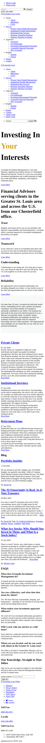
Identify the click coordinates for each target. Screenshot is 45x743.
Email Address (6, 677)
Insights (13, 55)
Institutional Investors (14, 383)
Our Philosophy (17, 44)
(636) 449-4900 (7, 721)
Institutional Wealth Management (23, 31)
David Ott (7, 485)
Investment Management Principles (24, 46)
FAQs (13, 24)
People (8, 59)
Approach (14, 42)
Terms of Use (11, 690)
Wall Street (26, 524)
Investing (39, 521)
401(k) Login (11, 3)
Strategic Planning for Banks (21, 37)
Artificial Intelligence (27, 521)
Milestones (15, 22)
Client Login (10, 5)
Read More (5, 378)
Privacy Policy (11, 688)
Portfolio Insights (11, 460)
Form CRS (10, 696)
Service (8, 27)
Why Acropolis (16, 50)
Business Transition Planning (22, 35)
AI (17, 521)
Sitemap (9, 686)
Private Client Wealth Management (24, 29)
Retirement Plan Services (20, 33)
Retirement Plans (11, 421)
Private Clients (10, 342)
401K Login (10, 117)
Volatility (17, 524)
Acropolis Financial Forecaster (22, 48)
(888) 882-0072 (7, 712)
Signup (13, 57)
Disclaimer (10, 692)
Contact (9, 61)
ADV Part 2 (10, 694)
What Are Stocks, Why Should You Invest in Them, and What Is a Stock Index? (22, 532)
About (13, 20)
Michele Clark (9, 563)
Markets (4, 524)
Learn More (5, 185)
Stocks (10, 524)
